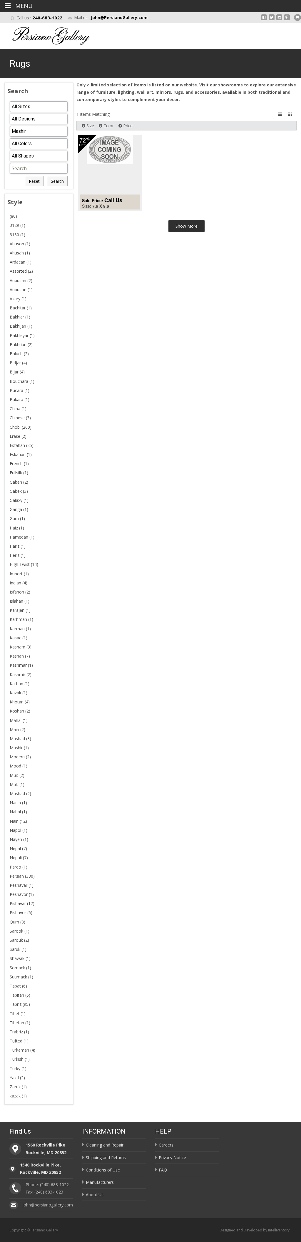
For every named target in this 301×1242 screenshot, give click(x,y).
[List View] (280, 114)
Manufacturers (100, 1182)
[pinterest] (287, 19)
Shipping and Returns (106, 1157)
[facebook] (264, 19)
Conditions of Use (103, 1170)
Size (89, 125)
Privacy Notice (172, 1157)
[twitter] (272, 19)
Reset (34, 181)
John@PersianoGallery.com (119, 17)
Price (127, 125)
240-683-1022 (47, 18)
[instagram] (279, 19)
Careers (166, 1145)
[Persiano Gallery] (46, 34)
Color (108, 125)
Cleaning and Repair (104, 1145)
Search (57, 181)
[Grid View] (290, 114)
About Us (94, 1194)
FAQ (163, 1170)
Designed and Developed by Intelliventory (255, 1230)
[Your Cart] (297, 17)
